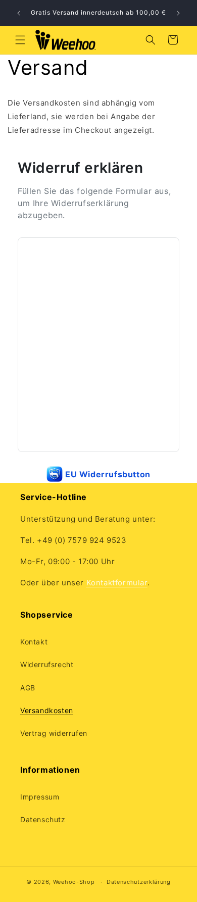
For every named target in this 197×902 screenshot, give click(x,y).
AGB (27, 687)
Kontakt (33, 641)
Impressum (39, 796)
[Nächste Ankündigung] (178, 13)
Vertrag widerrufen (53, 733)
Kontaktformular (116, 582)
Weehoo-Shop (74, 881)
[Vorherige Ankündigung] (19, 13)
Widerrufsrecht (46, 664)
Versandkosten (46, 710)
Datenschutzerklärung (139, 881)
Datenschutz (43, 819)
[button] (20, 40)
